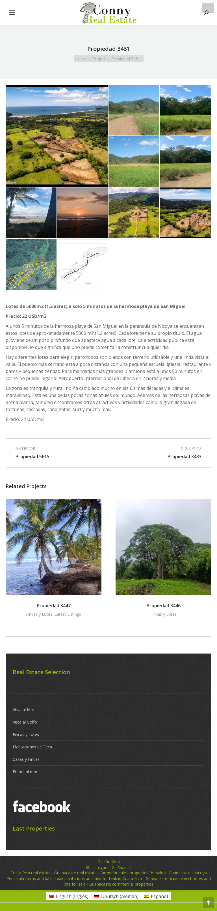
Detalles (53, 547)
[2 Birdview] (57, 136)
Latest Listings (68, 614)
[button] (12, 559)
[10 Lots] (134, 161)
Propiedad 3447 (54, 605)
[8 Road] (134, 110)
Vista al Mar (23, 709)
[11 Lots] (185, 161)
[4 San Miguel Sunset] (82, 213)
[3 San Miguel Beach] (31, 213)
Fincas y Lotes (39, 614)
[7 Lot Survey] (82, 264)
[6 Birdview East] (134, 213)
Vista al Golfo (25, 722)
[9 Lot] (185, 110)
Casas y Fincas (26, 759)
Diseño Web (108, 861)
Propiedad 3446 (164, 605)
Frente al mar (25, 771)
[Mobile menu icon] (208, 8)
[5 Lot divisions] (31, 264)
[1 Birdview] (185, 213)
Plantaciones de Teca (32, 747)
